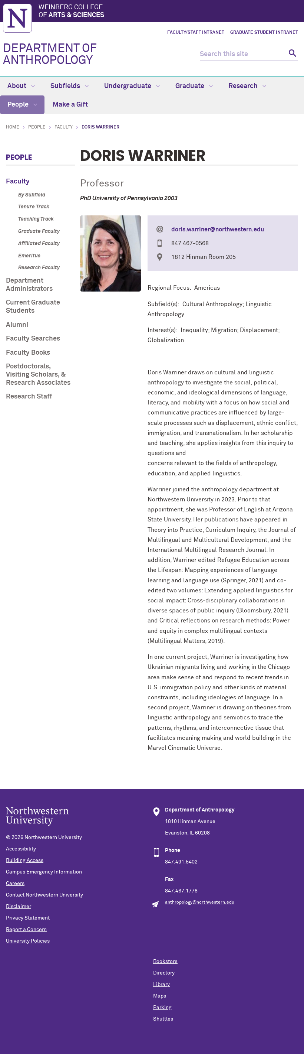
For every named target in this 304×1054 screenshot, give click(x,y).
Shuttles (163, 1019)
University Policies (28, 941)
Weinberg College (71, 11)
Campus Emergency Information (44, 872)
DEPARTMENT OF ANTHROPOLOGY (50, 54)
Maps (159, 996)
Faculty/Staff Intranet (195, 32)
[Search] (291, 54)
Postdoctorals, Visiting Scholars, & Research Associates (38, 374)
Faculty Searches (33, 338)
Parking (162, 1007)
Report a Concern (26, 929)
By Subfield (31, 195)
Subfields (66, 86)
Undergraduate (128, 86)
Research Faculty (39, 267)
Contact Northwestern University (44, 895)
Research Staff (29, 396)
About (17, 86)
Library (161, 984)
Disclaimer (18, 906)
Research (243, 86)
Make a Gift (70, 104)
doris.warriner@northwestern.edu (217, 229)
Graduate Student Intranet (264, 32)
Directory (164, 973)
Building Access (24, 860)
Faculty (63, 127)
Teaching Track (36, 219)
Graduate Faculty (39, 231)
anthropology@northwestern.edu (199, 902)
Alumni (17, 325)
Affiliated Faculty (39, 243)
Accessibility (21, 849)
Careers (15, 883)
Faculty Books (28, 352)
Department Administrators (29, 284)
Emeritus (29, 255)
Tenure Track (33, 206)
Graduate (190, 86)
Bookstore (165, 961)
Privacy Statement (28, 918)
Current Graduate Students (33, 306)
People (18, 104)
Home (12, 127)
